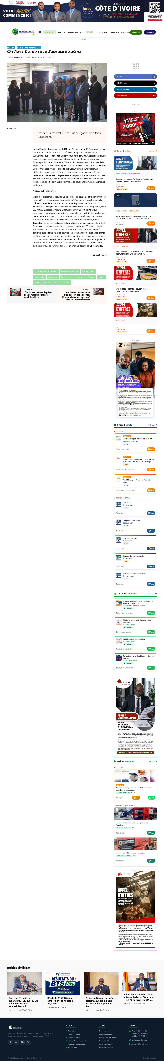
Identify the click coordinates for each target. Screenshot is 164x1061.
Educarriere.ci (19, 1058)
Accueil (11, 47)
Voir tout (151, 151)
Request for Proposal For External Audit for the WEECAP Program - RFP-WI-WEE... (134, 180)
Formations (72, 1047)
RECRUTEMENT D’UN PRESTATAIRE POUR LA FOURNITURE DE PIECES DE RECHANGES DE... (133, 217)
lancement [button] (66, 277)
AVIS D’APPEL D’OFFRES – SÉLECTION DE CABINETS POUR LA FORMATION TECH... (131, 290)
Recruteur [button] (136, 32)
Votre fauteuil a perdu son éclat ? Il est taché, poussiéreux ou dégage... (133, 789)
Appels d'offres (74, 1037)
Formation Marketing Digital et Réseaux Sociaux (138, 657)
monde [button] (66, 282)
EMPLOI (61, 32)
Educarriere (19, 57)
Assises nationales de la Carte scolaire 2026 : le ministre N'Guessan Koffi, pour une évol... (101, 1002)
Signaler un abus (149, 1058)
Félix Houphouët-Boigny (56, 155)
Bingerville (80, 155)
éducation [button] (53, 277)
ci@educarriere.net (139, 1040)
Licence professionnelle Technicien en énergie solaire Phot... (138, 602)
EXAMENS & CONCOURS (120, 32)
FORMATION (102, 32)
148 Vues (89, 1010)
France (56, 162)
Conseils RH (104, 1041)
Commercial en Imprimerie (133, 556)
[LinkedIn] (16, 1042)
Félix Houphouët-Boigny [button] (46, 271)
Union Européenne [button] (69, 271)
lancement (40, 216)
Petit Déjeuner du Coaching (134, 639)
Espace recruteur (106, 1047)
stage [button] (56, 282)
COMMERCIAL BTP (130, 538)
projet (36, 178)
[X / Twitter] (28, 1042)
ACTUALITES (50, 32)
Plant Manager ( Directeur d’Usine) (136, 480)
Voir (152, 188)
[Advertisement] (17, 168)
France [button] (102, 277)
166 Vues (12, 1010)
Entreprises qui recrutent (109, 1037)
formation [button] (79, 277)
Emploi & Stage (74, 1034)
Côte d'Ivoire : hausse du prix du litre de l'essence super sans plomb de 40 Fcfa (38, 295)
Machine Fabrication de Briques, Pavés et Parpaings (132, 824)
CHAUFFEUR (127, 503)
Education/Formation (29, 47)
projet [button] (37, 282)
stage (59, 223)
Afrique (36, 191)
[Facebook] (10, 1042)
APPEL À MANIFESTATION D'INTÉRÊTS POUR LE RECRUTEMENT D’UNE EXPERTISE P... (134, 253)
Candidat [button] (150, 32)
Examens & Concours (76, 1044)
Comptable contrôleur (131, 520)
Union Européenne (74, 149)
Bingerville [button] (39, 277)
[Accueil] (40, 32)
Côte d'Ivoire (53, 165)
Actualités (72, 1031)
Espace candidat (106, 1044)
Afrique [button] (91, 277)
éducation (39, 175)
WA (153, 798)
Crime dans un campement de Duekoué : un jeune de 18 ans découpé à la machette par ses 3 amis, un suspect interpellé (75, 296)
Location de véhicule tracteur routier (130, 853)
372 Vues (50, 1007)
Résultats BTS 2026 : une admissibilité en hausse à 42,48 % (60, 1000)
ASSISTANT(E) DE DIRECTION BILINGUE (138, 439)
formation (52, 175)
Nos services (104, 1031)
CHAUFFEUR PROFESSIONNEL (134, 574)
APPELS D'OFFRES (75, 32)
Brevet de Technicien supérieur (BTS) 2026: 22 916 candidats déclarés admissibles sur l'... (23, 1002)
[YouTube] (22, 1042)
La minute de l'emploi (77, 1041)
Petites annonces (106, 1034)
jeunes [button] (47, 282)
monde (101, 182)
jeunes (63, 175)
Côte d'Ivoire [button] (88, 271)
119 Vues (127, 1004)
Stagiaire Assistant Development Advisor (138, 459)
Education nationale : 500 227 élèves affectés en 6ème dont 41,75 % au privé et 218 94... (139, 997)
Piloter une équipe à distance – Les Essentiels (137, 621)
